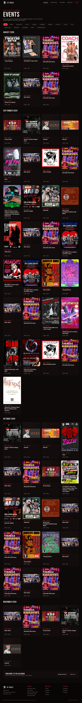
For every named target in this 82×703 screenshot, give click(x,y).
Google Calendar (62, 674)
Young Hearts (41, 27)
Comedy (50, 24)
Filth (72, 24)
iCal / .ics (72, 674)
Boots (27, 24)
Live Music (25, 27)
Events (45, 2)
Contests (54, 2)
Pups (32, 27)
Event (66, 24)
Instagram (65, 688)
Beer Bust (19, 24)
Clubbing (42, 24)
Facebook (65, 690)
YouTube (65, 692)
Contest (58, 24)
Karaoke (16, 27)
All (5, 24)
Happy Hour (7, 27)
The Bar (62, 2)
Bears (11, 24)
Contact (70, 2)
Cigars (34, 24)
